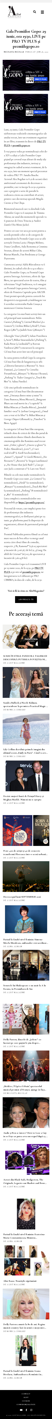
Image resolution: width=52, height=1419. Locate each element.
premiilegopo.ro (21, 145)
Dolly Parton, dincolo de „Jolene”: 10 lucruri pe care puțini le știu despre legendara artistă (22, 1043)
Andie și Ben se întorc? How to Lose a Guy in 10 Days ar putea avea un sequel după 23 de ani (25, 1136)
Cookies (26, 1401)
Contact (26, 1394)
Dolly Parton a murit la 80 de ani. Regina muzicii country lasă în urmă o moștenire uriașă (24, 1328)
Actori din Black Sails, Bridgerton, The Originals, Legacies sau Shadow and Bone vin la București (24, 1183)
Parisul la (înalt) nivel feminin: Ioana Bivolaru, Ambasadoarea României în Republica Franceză (22, 1374)
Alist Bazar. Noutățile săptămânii (19, 1280)
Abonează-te (26, 599)
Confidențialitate (26, 1404)
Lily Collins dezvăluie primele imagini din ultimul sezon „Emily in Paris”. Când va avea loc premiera (25, 753)
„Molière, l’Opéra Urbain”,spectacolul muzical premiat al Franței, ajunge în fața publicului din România (24, 1090)
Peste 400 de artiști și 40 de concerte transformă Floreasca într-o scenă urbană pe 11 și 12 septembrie (24, 854)
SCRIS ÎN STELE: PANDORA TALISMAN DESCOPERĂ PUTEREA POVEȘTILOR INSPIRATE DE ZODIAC (25, 659)
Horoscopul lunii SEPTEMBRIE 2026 (22, 896)
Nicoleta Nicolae (14, 52)
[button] (34, 12)
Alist (26, 1397)
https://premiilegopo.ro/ (32, 502)
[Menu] (42, 12)
